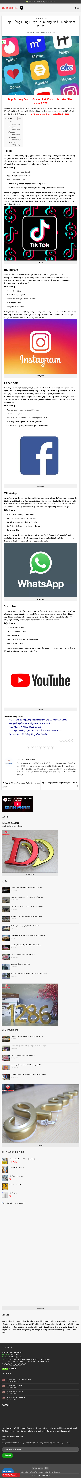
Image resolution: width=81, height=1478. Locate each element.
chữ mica (59, 1324)
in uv (46, 1327)
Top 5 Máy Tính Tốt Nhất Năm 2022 (24, 727)
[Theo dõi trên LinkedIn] (18, 1364)
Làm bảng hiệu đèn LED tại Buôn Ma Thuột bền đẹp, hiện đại (28, 1074)
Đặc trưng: (17, 124)
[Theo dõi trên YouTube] (21, 1364)
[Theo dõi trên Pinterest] (15, 1364)
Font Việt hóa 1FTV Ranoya (15, 1391)
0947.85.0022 (13, 823)
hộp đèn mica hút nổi (10, 1324)
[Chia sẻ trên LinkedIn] (48, 748)
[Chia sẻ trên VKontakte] (44, 748)
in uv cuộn (63, 1327)
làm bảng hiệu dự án (35, 1327)
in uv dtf (71, 1327)
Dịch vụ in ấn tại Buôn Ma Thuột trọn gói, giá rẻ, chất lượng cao (29, 1046)
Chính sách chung (36, 1472)
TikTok (11, 122)
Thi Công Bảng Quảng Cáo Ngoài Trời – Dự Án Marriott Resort (29, 973)
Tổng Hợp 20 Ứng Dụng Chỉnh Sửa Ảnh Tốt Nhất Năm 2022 (35, 730)
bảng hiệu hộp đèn (8, 1321)
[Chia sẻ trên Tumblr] (52, 748)
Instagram (12, 127)
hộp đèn (20, 1321)
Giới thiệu (24, 1472)
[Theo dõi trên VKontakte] (24, 1364)
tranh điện (12, 1330)
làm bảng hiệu (11, 1428)
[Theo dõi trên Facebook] (3, 1364)
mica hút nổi (54, 1428)
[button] (21, 8)
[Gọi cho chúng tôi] (12, 1364)
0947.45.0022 (15, 1354)
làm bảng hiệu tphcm (32, 1321)
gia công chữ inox (63, 1321)
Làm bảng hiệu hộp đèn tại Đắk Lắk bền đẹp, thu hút (26, 1065)
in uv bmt (67, 1330)
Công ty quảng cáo (16, 1352)
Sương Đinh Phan (49, 32)
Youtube (12, 142)
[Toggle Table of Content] (18, 118)
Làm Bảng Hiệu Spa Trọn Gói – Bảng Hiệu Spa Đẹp (26, 945)
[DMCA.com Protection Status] (9, 1369)
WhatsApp (12, 137)
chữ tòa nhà (22, 1327)
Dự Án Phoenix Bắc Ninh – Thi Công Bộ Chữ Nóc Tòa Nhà (28, 935)
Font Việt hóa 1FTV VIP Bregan (16, 1397)
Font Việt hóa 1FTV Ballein (15, 1385)
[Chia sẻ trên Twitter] (32, 748)
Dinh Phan (47, 1475)
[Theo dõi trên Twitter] (6, 1364)
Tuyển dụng (55, 1472)
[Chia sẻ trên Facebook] (28, 748)
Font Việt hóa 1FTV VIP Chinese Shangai (19, 1379)
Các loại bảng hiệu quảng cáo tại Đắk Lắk (23, 954)
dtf (6, 1330)
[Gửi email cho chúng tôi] (9, 1364)
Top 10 (44, 18)
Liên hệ (47, 1472)
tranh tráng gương (23, 1330)
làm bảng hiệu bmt (39, 1330)
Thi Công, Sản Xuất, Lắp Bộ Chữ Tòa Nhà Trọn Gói (25, 926)
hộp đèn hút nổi (25, 1324)
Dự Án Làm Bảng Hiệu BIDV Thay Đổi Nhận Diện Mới (26, 887)
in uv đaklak (65, 1431)
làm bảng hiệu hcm (48, 1321)
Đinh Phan (52, 2)
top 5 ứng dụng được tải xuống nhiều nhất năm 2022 (49, 114)
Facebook (12, 132)
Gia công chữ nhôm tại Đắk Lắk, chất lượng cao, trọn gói (27, 1036)
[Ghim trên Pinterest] (40, 748)
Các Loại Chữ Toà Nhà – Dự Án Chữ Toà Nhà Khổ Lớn (27, 907)
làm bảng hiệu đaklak (55, 1330)
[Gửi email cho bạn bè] (36, 748)
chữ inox (74, 1321)
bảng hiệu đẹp (37, 1324)
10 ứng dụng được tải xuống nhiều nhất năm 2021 (30, 723)
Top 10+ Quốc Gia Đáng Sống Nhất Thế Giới (28, 734)
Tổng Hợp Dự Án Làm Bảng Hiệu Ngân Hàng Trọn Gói (26, 916)
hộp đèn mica (49, 1324)
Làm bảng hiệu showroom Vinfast (20, 964)
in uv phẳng (53, 1327)
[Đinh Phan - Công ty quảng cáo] (10, 7)
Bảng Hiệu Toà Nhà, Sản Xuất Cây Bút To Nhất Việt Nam (27, 897)
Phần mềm (37, 18)
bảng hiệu (67, 1324)
